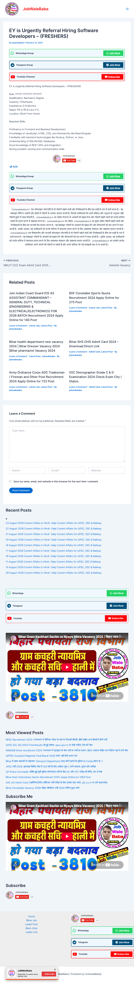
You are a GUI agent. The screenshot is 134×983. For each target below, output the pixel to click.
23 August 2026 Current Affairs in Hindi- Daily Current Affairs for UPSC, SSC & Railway (53, 523)
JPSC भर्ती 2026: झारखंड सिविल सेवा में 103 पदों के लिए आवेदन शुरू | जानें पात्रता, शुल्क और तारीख (51, 766)
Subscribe (114, 76)
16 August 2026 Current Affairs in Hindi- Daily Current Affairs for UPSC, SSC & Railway (53, 556)
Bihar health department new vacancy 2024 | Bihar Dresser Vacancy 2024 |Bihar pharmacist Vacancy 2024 (36, 346)
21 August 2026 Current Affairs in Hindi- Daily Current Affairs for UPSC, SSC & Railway (53, 534)
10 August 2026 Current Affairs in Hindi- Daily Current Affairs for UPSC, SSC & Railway (53, 567)
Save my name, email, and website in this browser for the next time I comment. (56, 481)
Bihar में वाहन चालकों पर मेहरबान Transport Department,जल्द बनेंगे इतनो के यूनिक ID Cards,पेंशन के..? (54, 761)
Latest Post (46, 325)
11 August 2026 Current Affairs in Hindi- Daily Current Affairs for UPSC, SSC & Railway (53, 561)
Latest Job (34, 325)
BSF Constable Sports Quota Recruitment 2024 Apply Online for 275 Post (94, 297)
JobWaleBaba (36, 9)
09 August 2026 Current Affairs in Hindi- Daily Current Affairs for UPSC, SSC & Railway (53, 572)
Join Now (114, 53)
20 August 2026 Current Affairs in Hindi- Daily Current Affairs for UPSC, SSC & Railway (53, 539)
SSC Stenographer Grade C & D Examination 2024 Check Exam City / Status (95, 377)
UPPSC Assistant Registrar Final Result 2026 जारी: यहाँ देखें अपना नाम (41, 755)
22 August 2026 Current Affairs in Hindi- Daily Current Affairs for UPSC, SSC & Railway (53, 528)
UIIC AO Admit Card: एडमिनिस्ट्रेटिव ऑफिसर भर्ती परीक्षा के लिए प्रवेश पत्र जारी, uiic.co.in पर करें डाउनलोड (56, 782)
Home (31, 916)
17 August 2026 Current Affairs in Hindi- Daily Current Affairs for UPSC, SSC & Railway (53, 550)
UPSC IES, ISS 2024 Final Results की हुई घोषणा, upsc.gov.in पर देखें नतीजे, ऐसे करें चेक (49, 745)
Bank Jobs (31, 928)
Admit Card (94, 352)
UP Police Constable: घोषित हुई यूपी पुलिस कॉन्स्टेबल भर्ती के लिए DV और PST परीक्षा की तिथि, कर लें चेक (54, 771)
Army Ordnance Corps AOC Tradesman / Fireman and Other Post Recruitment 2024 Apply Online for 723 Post (37, 377)
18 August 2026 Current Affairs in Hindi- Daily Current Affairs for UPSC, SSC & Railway (53, 545)
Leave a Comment (18, 325)
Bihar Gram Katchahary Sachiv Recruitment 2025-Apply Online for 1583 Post (48, 777)
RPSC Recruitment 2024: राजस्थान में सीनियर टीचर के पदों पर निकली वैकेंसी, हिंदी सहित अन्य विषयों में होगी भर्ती (56, 739)
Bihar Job (31, 920)
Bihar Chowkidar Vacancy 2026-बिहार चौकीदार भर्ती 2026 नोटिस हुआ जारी (42, 787)
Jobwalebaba (48, 356)
